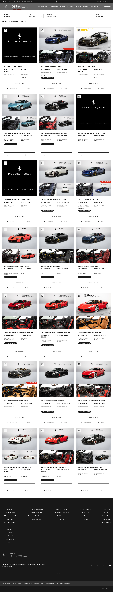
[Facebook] (91, 565)
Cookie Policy (28, 583)
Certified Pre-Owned (36, 509)
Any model (7, 16)
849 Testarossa (10, 512)
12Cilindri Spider (9, 522)
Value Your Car (36, 519)
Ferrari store (85, 519)
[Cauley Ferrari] (56, 1)
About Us (78, 6)
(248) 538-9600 (7, 566)
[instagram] (97, 565)
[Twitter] (103, 565)
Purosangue (10, 539)
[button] (5, 46)
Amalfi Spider (9, 535)
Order (98, 14)
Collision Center (62, 515)
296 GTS (9, 529)
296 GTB (9, 525)
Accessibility (50, 583)
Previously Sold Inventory (36, 515)
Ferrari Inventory (36, 512)
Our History (106, 509)
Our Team (106, 512)
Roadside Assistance (62, 512)
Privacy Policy (38, 583)
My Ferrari (85, 515)
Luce (9, 542)
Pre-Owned (54, 6)
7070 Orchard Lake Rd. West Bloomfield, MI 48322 (23, 564)
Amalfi (10, 532)
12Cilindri (10, 519)
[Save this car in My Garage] (5, 30)
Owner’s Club (85, 512)
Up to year (32, 16)
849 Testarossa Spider (9, 515)
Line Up (9, 509)
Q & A (62, 519)
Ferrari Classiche (85, 509)
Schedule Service (62, 509)
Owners (85, 6)
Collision (70, 6)
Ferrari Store (17, 583)
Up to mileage (51, 16)
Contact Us (106, 519)
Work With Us (106, 522)
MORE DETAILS (19, 83)
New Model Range (43, 6)
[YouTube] (110, 565)
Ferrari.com (6, 583)
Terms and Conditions (63, 583)
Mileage (49, 14)
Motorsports (95, 6)
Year (30, 14)
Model (6, 14)
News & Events (106, 6)
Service (62, 6)
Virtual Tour (106, 515)
